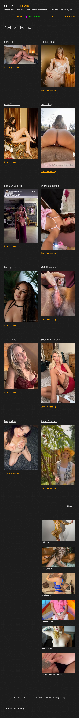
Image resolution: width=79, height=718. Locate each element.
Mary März (10, 421)
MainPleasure (48, 267)
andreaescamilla (50, 185)
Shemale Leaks (14, 708)
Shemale (17, 6)
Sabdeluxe (10, 339)
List (45, 16)
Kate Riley (46, 104)
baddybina (10, 267)
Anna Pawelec (49, 421)
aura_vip (8, 41)
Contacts (54, 16)
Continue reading (11, 68)
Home (20, 16)
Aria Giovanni (12, 104)
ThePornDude (68, 16)
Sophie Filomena (50, 339)
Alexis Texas (48, 41)
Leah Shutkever (13, 185)
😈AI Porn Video (33, 16)
